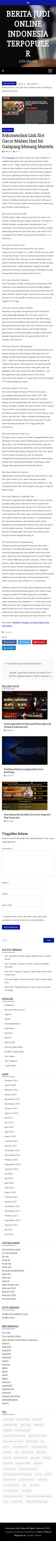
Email (5, 893)
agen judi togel (10, 1425)
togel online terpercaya (36, 1502)
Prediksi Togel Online (14, 1051)
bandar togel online (37, 1436)
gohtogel (6, 1382)
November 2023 (12, 1103)
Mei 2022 (9, 1183)
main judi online (23, 1463)
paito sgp (6, 1277)
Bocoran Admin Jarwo (15, 1009)
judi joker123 (27, 1452)
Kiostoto (11, 157)
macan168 (7, 1385)
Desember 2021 (12, 1206)
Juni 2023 (9, 1122)
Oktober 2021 (11, 1215)
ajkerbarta (38, 1425)
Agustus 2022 (11, 1169)
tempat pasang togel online (38, 1496)
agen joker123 (23, 1419)
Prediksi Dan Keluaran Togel (15, 1314)
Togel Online (10, 1065)
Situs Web (7, 905)
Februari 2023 (11, 1141)
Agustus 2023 (11, 1113)
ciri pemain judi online (13, 1441)
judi (16, 1452)
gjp (42, 1441)
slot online (27, 1491)
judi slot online (20, 1458)
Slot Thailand (11, 1061)
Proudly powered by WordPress (20, 1532)
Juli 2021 (9, 1229)
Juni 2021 (9, 1234)
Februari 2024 (11, 1089)
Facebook (10, 642)
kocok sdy (6, 1267)
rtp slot (48, 1474)
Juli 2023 (9, 1117)
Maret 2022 (10, 1192)
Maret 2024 (10, 1085)
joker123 (7, 1452)
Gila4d (7, 1019)
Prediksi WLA (8, 1317)
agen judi (37, 1419)
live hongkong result (11, 1249)
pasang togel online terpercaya (18, 1474)
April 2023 (9, 1131)
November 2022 (12, 1155)
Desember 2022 (12, 1150)
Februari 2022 (11, 1197)
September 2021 (13, 1220)
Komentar (7, 848)
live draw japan (9, 1298)
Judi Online (9, 1028)
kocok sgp (6, 1263)
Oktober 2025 (11, 1080)
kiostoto (8, 632)
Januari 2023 (11, 1145)
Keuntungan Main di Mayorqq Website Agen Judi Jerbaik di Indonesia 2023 (27, 725)
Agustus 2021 (11, 1225)
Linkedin (10, 648)
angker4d (6, 1346)
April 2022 (9, 1187)
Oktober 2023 (11, 1108)
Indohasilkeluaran (13, 1023)
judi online (41, 1452)
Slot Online (8, 130)
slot (24, 1485)
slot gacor (34, 1485)
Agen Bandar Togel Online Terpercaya (20, 1339)
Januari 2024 (11, 1094)
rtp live (38, 1474)
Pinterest (40, 642)
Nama (5, 882)
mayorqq (6, 1364)
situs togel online (11, 1485)
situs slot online (27, 1480)
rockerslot (6, 1392)
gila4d (5, 1368)
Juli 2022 (9, 1173)
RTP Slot (6, 1332)
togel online (17, 1502)
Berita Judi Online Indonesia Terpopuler (28, 34)
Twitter (25, 642)
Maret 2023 (10, 1136)
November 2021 (12, 1211)
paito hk (5, 1281)
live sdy (5, 1256)
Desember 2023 (12, 1099)
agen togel (25, 1425)
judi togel (35, 1458)
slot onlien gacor (11, 1491)
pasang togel (9, 1469)
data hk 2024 (8, 1291)
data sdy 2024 (9, 1295)
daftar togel (32, 1441)
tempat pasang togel (13, 1496)
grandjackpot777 (20, 1447)
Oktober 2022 (11, 1159)
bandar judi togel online (14, 1436)
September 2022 (13, 1164)
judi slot (7, 1458)
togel (6, 1502)
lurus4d (8, 1037)
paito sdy (6, 1274)
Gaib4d (8, 1014)
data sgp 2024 (9, 1288)
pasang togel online (14, 1047)
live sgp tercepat (9, 1252)
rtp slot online (10, 1480)
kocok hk (6, 1260)
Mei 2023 (9, 1127)
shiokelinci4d (8, 1389)
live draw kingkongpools (13, 1270)
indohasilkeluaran (10, 1399)
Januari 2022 (11, 1201)
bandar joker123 (22, 1430)
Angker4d (9, 1005)
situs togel (42, 1480)
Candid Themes (34, 1535)
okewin (5, 1403)
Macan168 (10, 1042)
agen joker (8, 1419)
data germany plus (10, 1284)
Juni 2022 (9, 1178)
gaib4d (5, 1361)
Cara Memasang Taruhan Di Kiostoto (24, 663)
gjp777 (7, 1447)
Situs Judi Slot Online (11, 1336)
